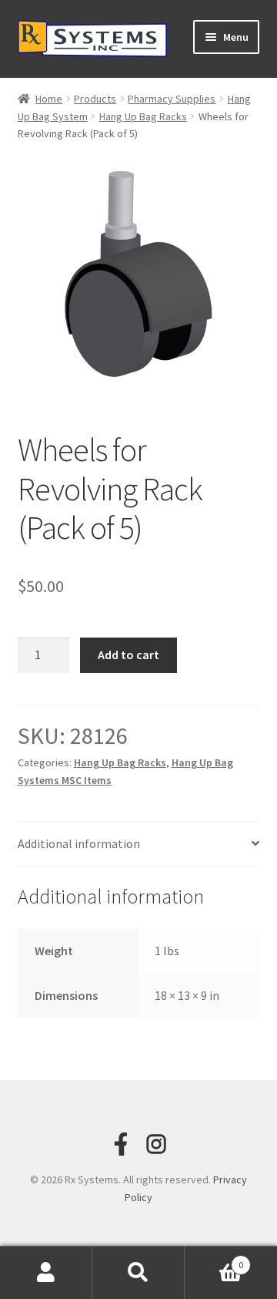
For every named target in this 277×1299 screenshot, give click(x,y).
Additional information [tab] (79, 843)
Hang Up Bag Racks (143, 116)
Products (95, 99)
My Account (46, 1273)
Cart (214, 1259)
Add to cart (128, 654)
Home (48, 99)
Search (138, 1273)
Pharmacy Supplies (171, 99)
